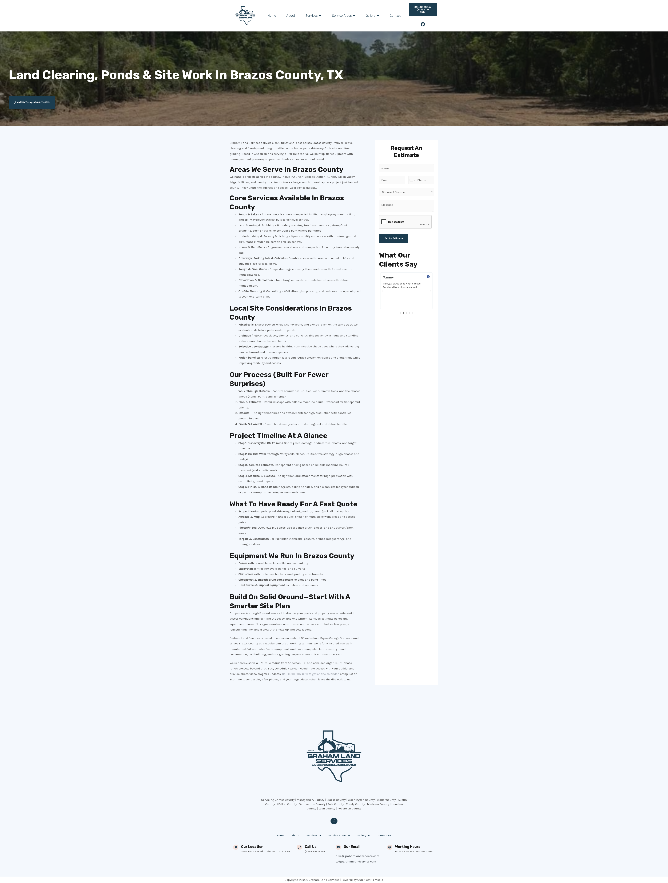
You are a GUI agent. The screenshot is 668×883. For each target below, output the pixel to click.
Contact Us (384, 835)
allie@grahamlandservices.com (357, 856)
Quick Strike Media (370, 879)
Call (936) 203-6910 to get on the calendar (310, 674)
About (295, 835)
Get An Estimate (394, 238)
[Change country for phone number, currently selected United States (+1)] (412, 180)
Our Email (352, 847)
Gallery (361, 835)
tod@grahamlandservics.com (356, 861)
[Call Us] (299, 847)
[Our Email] (338, 847)
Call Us (310, 847)
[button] (382, 290)
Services (312, 835)
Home (280, 835)
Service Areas (337, 835)
